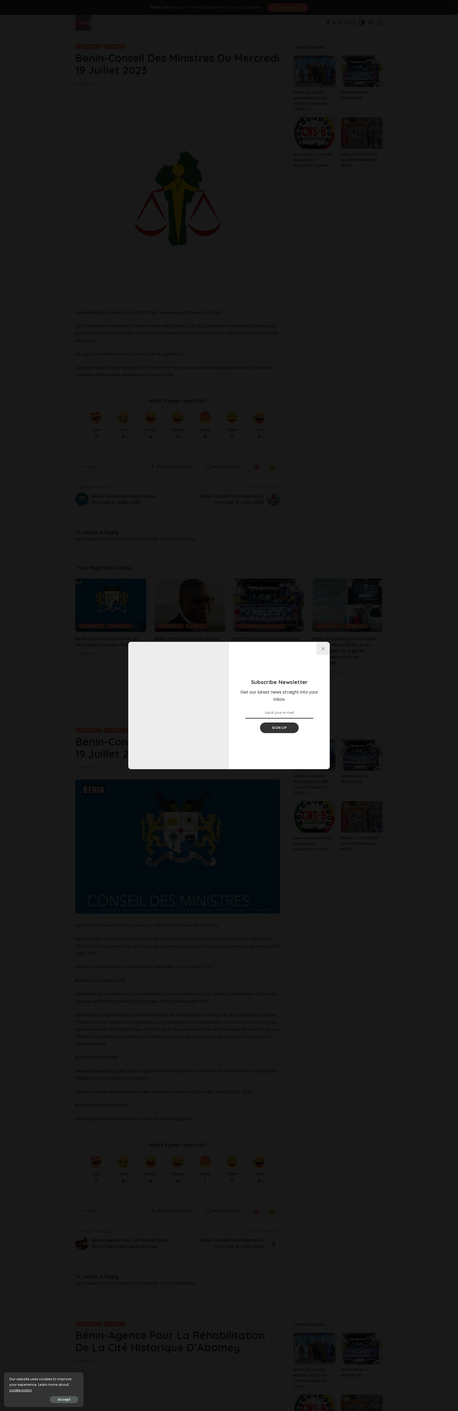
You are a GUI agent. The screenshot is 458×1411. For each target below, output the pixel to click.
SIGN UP (279, 728)
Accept (64, 1399)
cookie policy (20, 1390)
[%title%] (323, 648)
